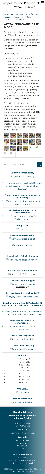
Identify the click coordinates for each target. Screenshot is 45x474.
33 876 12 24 (23, 429)
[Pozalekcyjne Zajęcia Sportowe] (22, 260)
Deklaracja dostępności (22, 463)
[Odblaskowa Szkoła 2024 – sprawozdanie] (22, 328)
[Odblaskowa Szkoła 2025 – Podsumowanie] (22, 217)
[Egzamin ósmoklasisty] (22, 176)
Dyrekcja (22, 448)
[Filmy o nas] (22, 229)
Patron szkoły (22, 443)
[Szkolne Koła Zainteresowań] (22, 274)
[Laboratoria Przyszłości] (22, 339)
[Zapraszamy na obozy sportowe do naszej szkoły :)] (22, 202)
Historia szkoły (22, 441)
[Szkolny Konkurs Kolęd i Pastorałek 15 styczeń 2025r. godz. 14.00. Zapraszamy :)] (22, 313)
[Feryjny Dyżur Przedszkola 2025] (22, 296)
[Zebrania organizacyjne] (22, 284)
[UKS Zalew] (22, 392)
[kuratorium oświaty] (22, 245)
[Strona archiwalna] (22, 402)
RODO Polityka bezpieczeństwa (22, 460)
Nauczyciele (22, 446)
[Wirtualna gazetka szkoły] (22, 239)
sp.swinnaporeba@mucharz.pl (23, 433)
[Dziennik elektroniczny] (22, 349)
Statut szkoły (22, 458)
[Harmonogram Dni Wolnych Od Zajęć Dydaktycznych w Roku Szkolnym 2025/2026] (22, 186)
